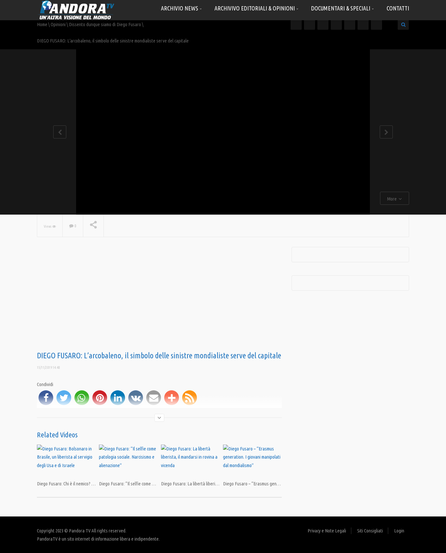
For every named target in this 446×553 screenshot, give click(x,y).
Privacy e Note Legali (327, 530)
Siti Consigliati (370, 530)
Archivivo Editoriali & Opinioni (255, 8)
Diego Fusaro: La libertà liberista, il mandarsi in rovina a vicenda (219, 483)
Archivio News (180, 8)
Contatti (398, 8)
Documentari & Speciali (341, 8)
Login (399, 530)
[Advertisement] (159, 299)
